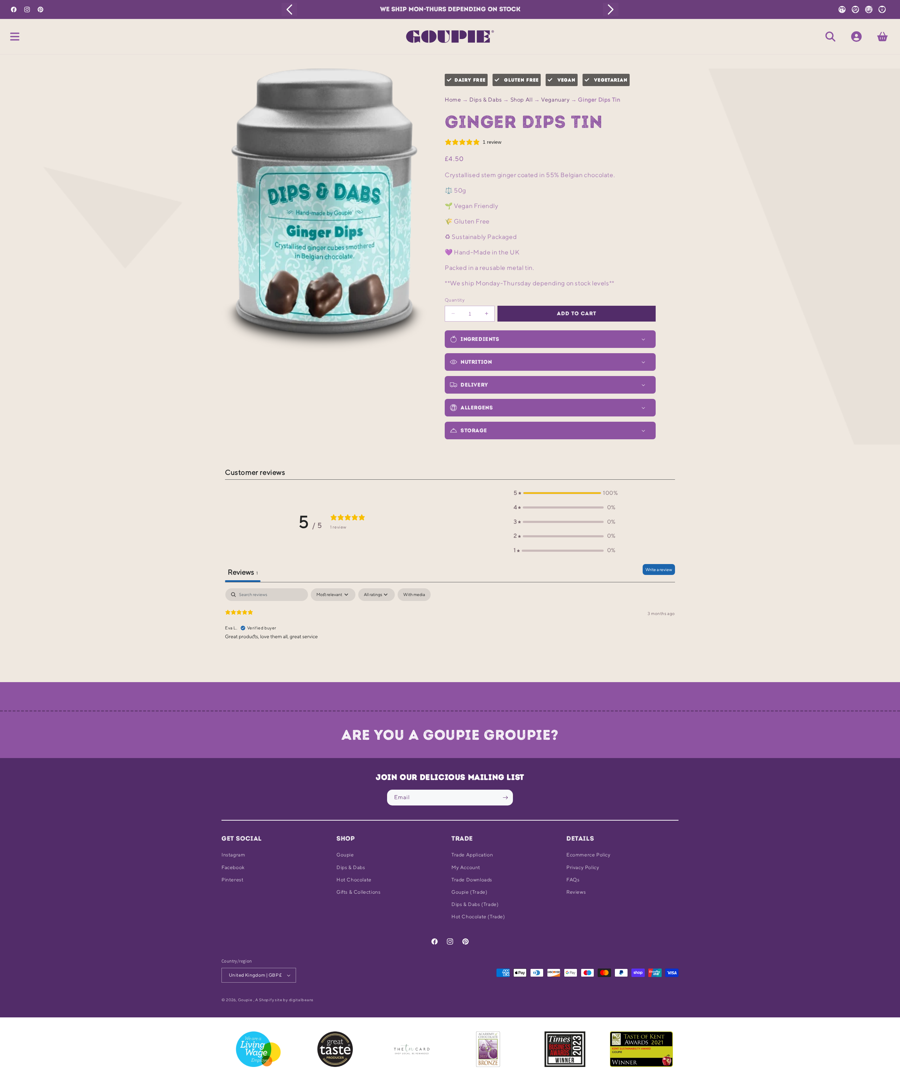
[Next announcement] (610, 9)
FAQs (572, 879)
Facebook (233, 867)
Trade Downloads (471, 879)
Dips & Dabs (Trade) (475, 904)
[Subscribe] (505, 797)
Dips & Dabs (485, 99)
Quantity (454, 300)
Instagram (233, 854)
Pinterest (232, 879)
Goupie (345, 854)
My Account (465, 867)
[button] (14, 36)
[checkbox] (414, 594)
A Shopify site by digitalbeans (284, 999)
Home (453, 99)
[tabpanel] (450, 633)
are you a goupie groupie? (450, 735)
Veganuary (555, 99)
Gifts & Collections (358, 892)
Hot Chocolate (354, 879)
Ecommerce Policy (588, 854)
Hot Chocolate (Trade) (478, 916)
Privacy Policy (582, 867)
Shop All (521, 99)
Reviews (576, 892)
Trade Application (472, 854)
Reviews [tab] (243, 572)
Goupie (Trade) (469, 892)
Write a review (658, 569)
